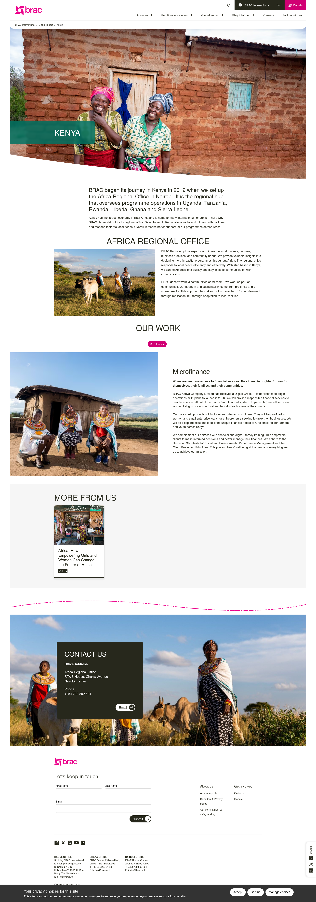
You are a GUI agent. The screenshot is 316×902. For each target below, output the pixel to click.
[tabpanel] (158, 414)
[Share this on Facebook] (311, 870)
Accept (237, 892)
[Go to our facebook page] (56, 842)
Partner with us (292, 15)
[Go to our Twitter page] (63, 842)
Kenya (60, 24)
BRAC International (257, 5)
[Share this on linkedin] (311, 858)
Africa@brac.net (136, 870)
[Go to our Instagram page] (69, 842)
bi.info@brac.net (65, 876)
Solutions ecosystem (174, 15)
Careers (268, 15)
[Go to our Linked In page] (83, 842)
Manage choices (279, 892)
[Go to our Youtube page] (76, 842)
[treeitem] (154, 15)
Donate (297, 5)
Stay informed (241, 15)
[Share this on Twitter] (311, 864)
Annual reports (208, 793)
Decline (256, 892)
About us (142, 15)
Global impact (210, 15)
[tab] (157, 344)
